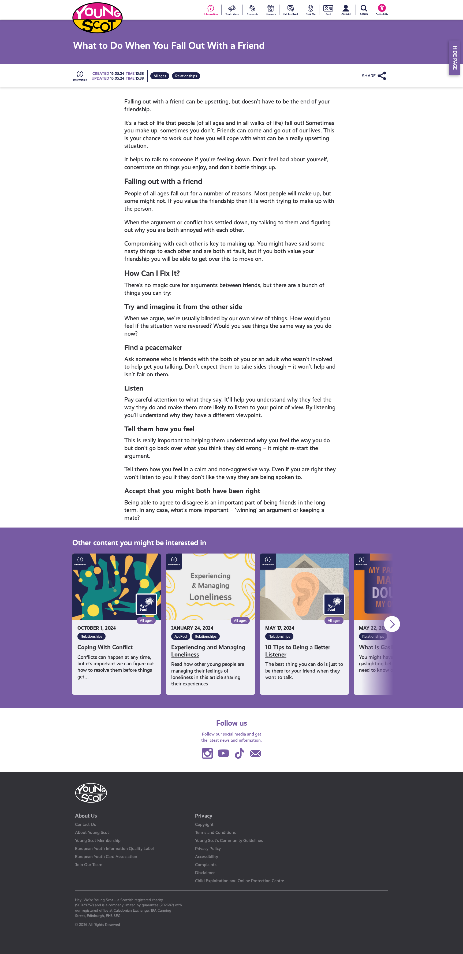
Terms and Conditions (215, 832)
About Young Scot (92, 832)
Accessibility (206, 856)
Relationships (186, 76)
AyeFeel (180, 636)
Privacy (203, 815)
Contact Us (85, 824)
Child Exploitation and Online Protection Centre (239, 880)
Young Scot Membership (98, 840)
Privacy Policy (208, 848)
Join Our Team (88, 864)
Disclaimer (205, 872)
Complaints (205, 864)
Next (392, 624)
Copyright (204, 824)
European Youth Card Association (106, 856)
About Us (86, 815)
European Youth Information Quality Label (114, 848)
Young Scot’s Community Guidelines (229, 840)
